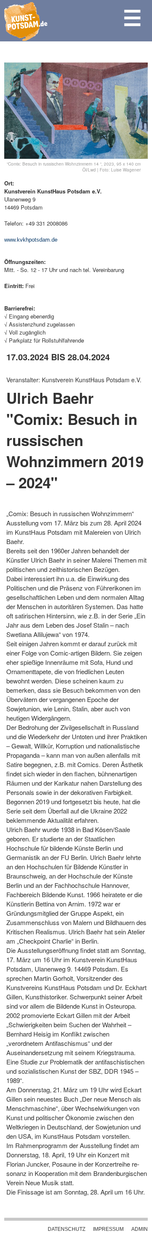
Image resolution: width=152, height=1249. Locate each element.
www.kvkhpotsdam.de (30, 240)
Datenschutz (66, 1229)
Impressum (108, 1229)
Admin (139, 1229)
